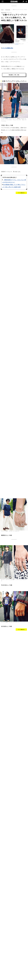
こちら (16, 43)
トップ (2, 9)
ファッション (7, 9)
